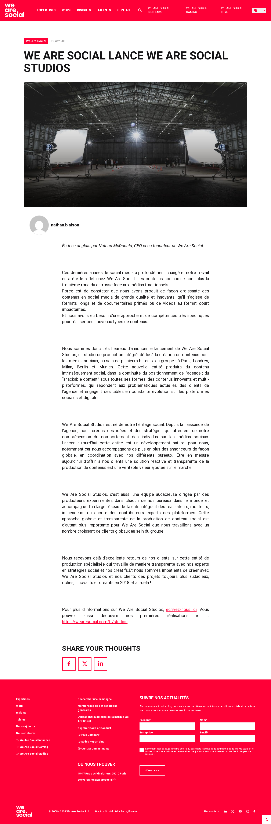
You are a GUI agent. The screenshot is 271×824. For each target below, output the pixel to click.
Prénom (145, 720)
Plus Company (90, 734)
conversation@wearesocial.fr (97, 779)
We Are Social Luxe (232, 10)
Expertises (46, 10)
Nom (203, 720)
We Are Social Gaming (197, 10)
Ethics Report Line (92, 741)
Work (66, 10)
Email (204, 732)
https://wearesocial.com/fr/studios (94, 621)
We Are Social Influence (159, 10)
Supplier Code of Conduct (94, 728)
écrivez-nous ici (181, 609)
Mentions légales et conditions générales (97, 708)
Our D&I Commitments (95, 748)
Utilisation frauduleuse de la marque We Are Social (103, 719)
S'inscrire (152, 770)
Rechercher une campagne (95, 699)
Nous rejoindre (25, 726)
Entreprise (146, 732)
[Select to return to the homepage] (11, 10)
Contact (124, 10)
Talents (104, 10)
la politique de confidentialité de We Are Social (225, 748)
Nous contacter (25, 733)
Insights (84, 10)
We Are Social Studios (34, 753)
